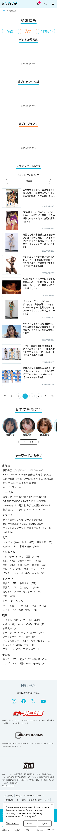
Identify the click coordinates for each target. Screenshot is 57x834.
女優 (9, 624)
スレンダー (13, 556)
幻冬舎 (39, 474)
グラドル (12, 620)
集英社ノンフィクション (15, 509)
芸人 (30, 645)
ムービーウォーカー (13, 487)
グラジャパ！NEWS (45, 31)
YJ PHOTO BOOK (36, 497)
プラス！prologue (33, 519)
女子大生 (11, 628)
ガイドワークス (21, 470)
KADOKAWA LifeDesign (15, 474)
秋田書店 (7, 470)
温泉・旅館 (29, 610)
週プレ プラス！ (28, 31)
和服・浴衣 (30, 546)
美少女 (11, 583)
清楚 (9, 595)
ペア (9, 606)
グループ (40, 606)
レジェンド (13, 645)
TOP (4, 11)
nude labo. (8, 532)
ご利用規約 (8, 796)
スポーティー (34, 569)
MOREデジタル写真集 (34, 501)
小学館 (19, 478)
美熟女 (11, 587)
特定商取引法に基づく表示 (15, 800)
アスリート (12, 649)
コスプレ (12, 542)
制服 (28, 542)
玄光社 (31, 474)
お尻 (9, 560)
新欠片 (6, 483)
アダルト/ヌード (31, 649)
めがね (11, 546)
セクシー (32, 591)
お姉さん (28, 583)
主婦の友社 (8, 478)
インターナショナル (17, 573)
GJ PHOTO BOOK (12, 501)
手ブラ (11, 659)
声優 (41, 624)
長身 (24, 565)
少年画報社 (29, 478)
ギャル (39, 573)
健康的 (40, 565)
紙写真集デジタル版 (13, 519)
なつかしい (30, 587)
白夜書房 (23, 483)
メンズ (11, 663)
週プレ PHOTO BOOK (14, 497)
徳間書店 (48, 478)
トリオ (23, 606)
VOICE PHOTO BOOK (31, 524)
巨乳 (33, 556)
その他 (40, 663)
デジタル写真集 (10, 31)
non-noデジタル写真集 (14, 505)
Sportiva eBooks (37, 509)
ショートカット (29, 560)
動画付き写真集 (11, 524)
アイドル (32, 620)
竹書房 (39, 478)
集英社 (47, 474)
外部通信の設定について (39, 800)
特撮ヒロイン (41, 641)
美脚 (9, 565)
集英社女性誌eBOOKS (38, 505)
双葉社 (32, 483)
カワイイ (12, 591)
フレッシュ (13, 569)
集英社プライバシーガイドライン (29, 796)
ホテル (10, 610)
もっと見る (29, 442)
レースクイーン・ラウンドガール (24, 632)
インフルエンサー (16, 641)
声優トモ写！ (34, 528)
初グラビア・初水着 (34, 659)
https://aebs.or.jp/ (8, 786)
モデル (25, 624)
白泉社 (14, 483)
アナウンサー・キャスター (20, 636)
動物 (26, 663)
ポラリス (46, 528)
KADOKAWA (36, 470)
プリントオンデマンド (14, 528)
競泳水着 (45, 542)
